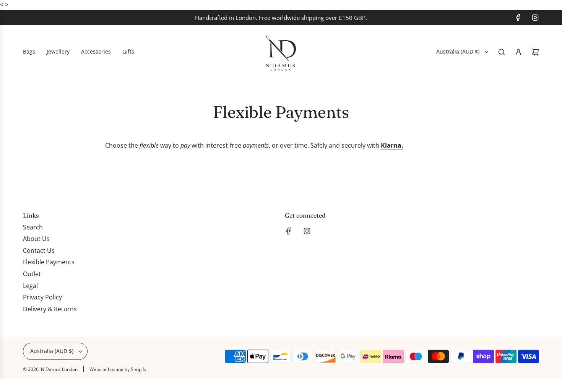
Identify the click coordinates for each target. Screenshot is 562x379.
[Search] (501, 52)
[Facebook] (518, 17)
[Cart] (535, 52)
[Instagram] (535, 17)
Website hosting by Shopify (117, 369)
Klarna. (392, 145)
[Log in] (518, 52)
